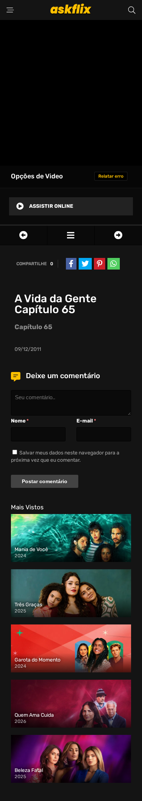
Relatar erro (110, 176)
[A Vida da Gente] (70, 235)
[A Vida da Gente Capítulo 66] (118, 235)
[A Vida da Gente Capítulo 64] (23, 235)
